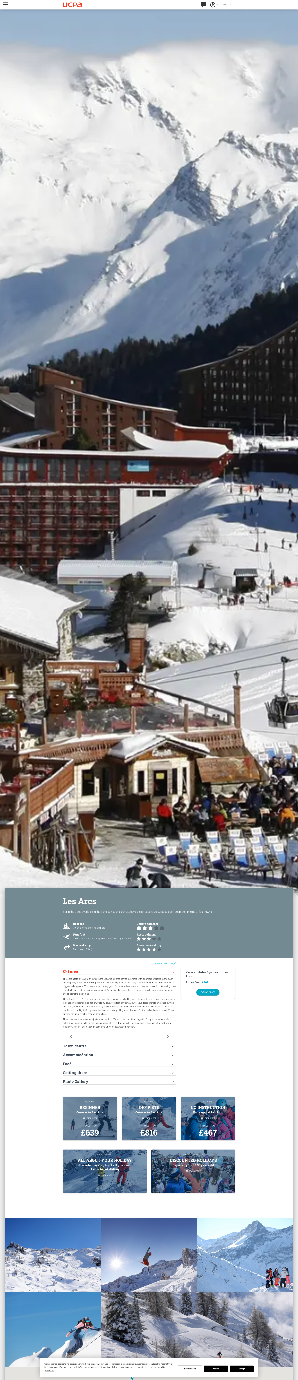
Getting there (119, 1073)
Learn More (90, 1118)
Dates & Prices (208, 992)
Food (119, 1064)
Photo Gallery (119, 1081)
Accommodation (119, 1055)
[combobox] (227, 5)
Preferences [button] (49, 1370)
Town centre (119, 1046)
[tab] (119, 970)
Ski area (119, 972)
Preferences (190, 1369)
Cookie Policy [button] (111, 1367)
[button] (9, 4)
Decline (215, 1369)
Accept (241, 1369)
